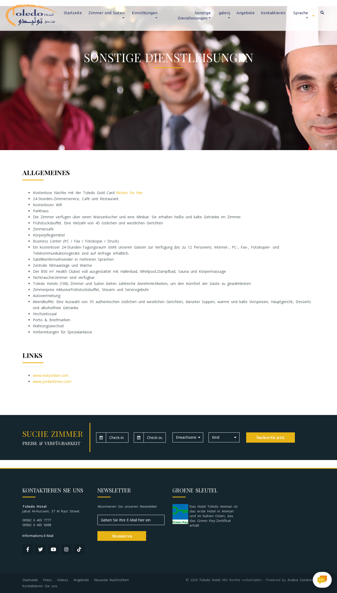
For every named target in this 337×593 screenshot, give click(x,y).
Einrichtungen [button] (144, 13)
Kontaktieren (273, 13)
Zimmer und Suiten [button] (106, 13)
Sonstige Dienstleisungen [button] (194, 15)
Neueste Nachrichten (111, 579)
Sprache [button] (300, 13)
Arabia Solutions (301, 579)
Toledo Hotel (209, 579)
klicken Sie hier (129, 192)
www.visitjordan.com (50, 375)
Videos (62, 579)
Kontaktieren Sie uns (39, 586)
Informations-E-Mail (37, 535)
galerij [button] (224, 13)
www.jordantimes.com (52, 381)
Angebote (245, 13)
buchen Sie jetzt (270, 437)
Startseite (73, 13)
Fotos (47, 579)
